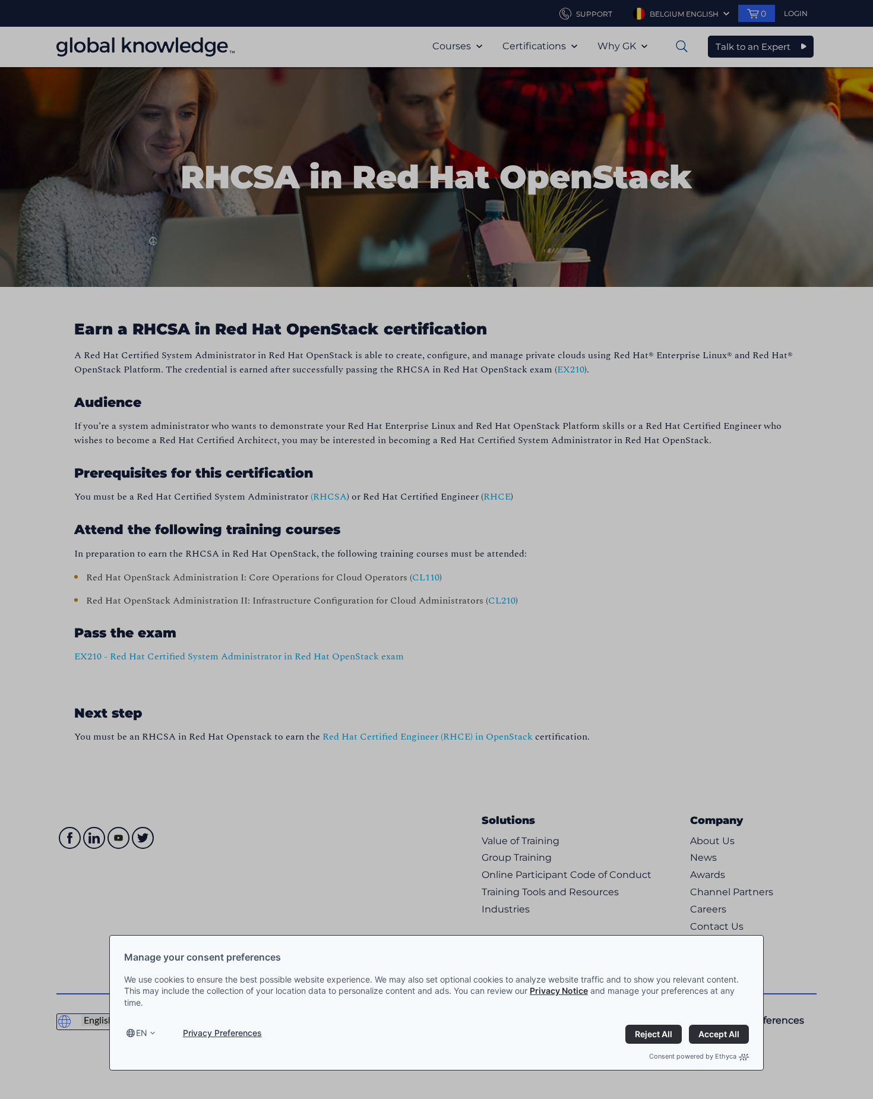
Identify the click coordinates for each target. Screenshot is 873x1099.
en (141, 1033)
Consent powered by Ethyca (692, 1056)
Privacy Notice (559, 991)
